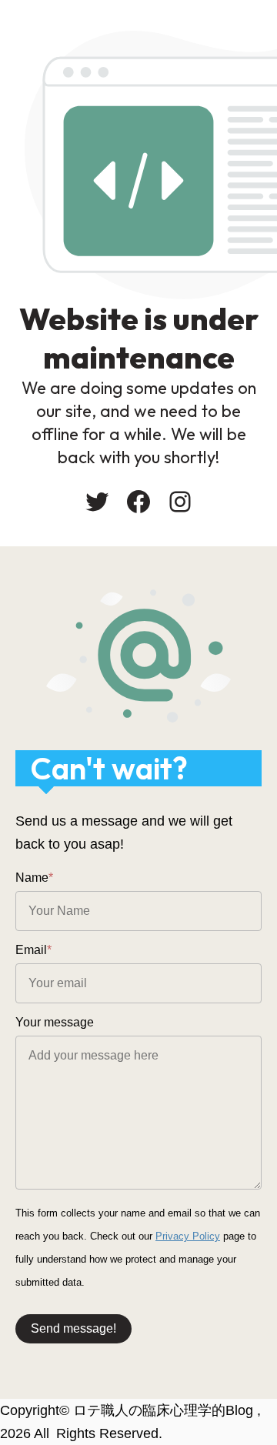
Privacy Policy (187, 1236)
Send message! (73, 1328)
